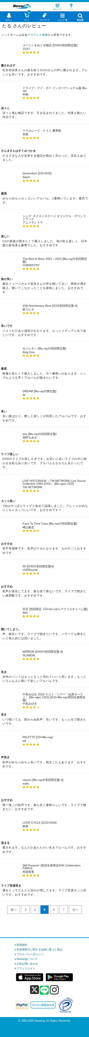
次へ (75, 909)
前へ (14, 909)
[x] (34, 990)
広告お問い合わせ (27, 963)
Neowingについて (27, 959)
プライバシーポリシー (30, 954)
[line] (44, 990)
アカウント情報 (38, 34)
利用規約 (22, 944)
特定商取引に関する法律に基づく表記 (39, 949)
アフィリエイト (26, 968)
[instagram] (54, 989)
